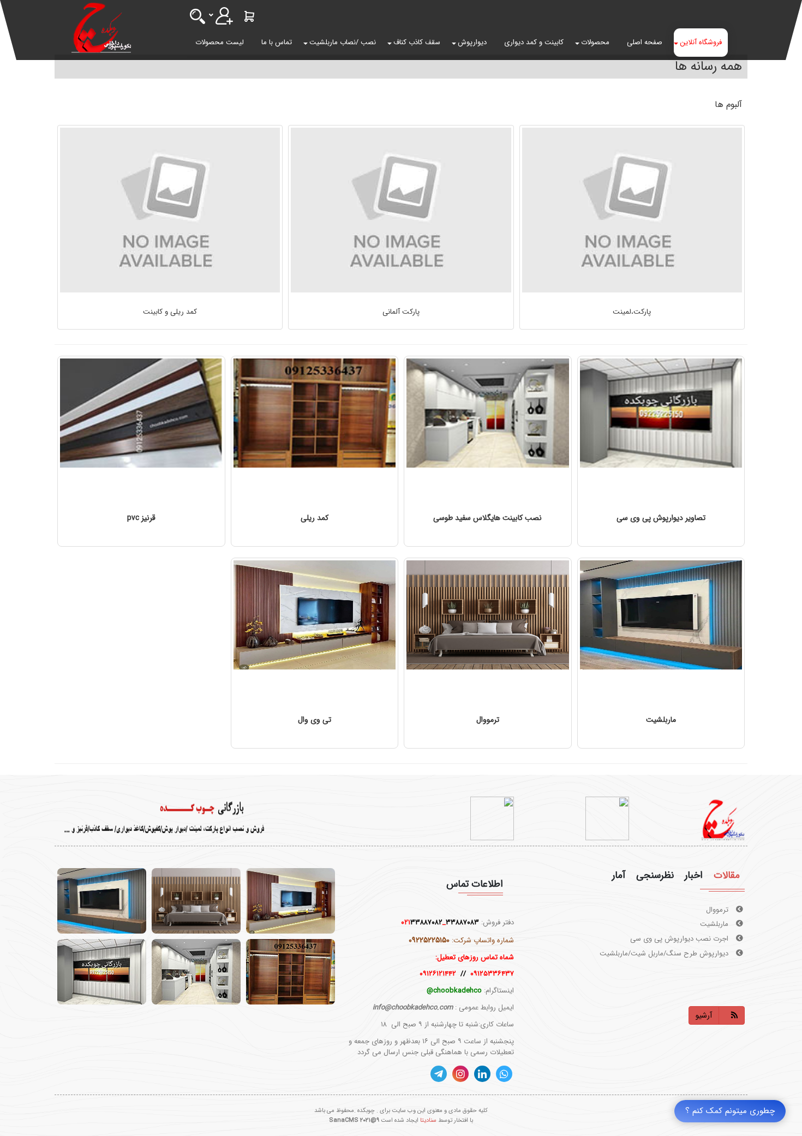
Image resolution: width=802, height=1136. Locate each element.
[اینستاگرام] (460, 1074)
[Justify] (224, 15)
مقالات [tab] (727, 875)
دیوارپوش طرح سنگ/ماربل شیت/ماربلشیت (665, 938)
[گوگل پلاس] (504, 1074)
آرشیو (704, 1015)
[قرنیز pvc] (141, 413)
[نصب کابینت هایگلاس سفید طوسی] (487, 413)
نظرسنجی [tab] (655, 875)
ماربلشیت (715, 910)
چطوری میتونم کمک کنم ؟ (730, 1110)
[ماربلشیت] (661, 614)
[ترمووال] (487, 614)
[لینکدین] (482, 1074)
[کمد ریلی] (315, 413)
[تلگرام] (438, 1074)
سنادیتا (428, 1120)
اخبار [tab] (694, 875)
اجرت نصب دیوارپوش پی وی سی (680, 924)
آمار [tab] (618, 875)
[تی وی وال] (315, 614)
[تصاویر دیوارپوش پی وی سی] (661, 413)
